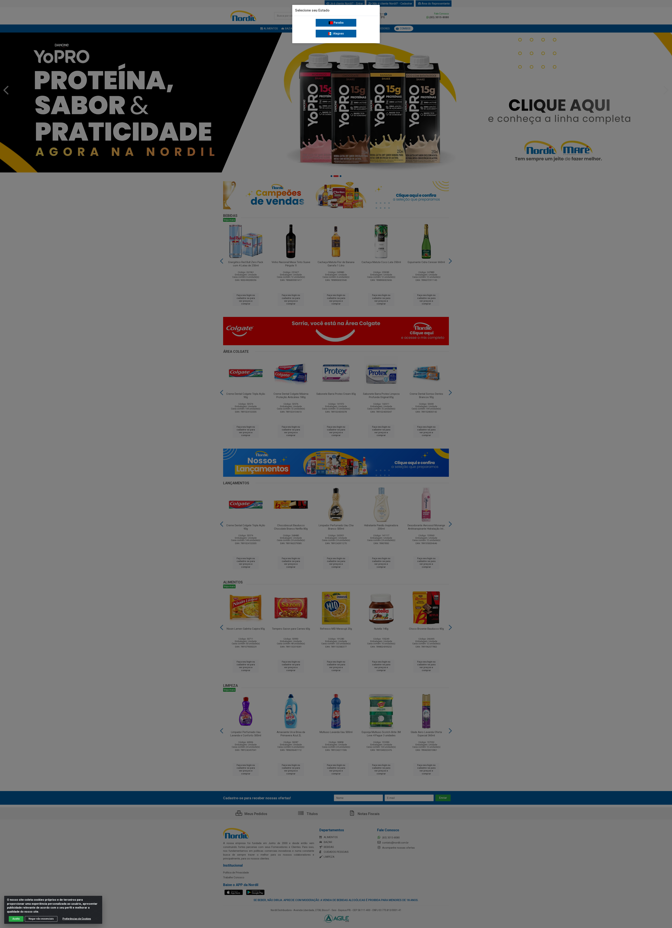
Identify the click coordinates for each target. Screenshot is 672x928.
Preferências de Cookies (76, 918)
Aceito (16, 918)
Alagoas (338, 33)
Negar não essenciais (41, 918)
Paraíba (338, 22)
